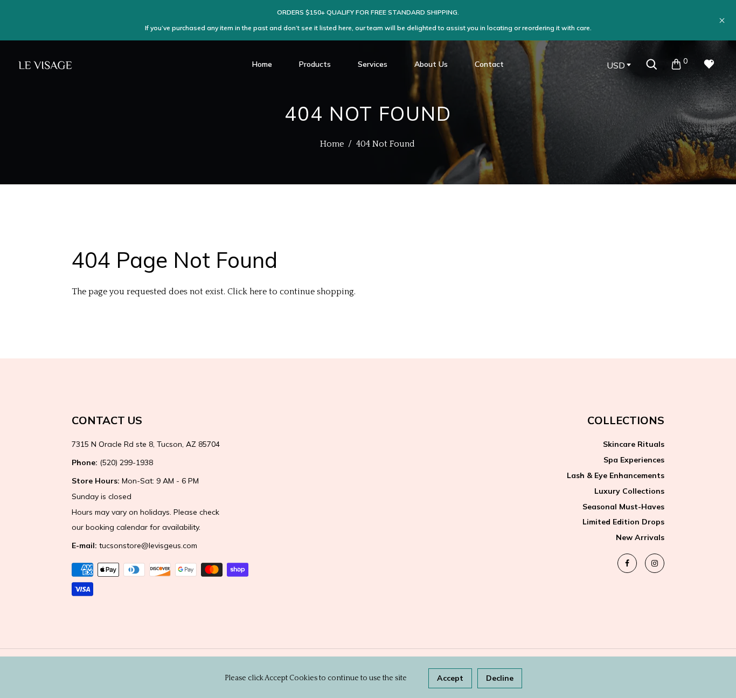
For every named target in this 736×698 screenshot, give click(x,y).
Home (262, 64)
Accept (450, 678)
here (258, 291)
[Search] (651, 64)
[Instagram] (654, 563)
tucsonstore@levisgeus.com (134, 545)
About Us (431, 64)
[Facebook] (627, 563)
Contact (489, 64)
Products (315, 64)
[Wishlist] (709, 64)
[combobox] (618, 64)
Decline (499, 678)
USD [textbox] (616, 65)
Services (372, 64)
